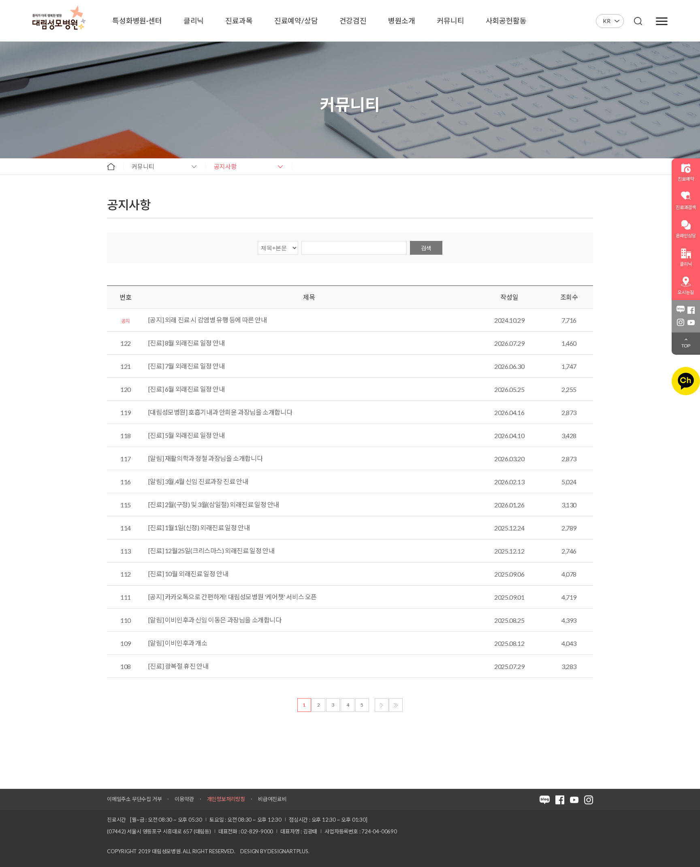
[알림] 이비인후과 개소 (177, 643)
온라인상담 (686, 235)
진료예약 (686, 178)
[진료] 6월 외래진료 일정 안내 (186, 389)
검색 (426, 248)
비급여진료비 (272, 799)
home (111, 166)
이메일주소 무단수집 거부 (134, 799)
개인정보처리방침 (226, 799)
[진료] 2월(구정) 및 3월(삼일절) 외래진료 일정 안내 (213, 504)
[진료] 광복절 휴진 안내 (178, 666)
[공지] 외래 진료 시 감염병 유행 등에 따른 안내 (207, 320)
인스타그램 (680, 322)
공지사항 (225, 166)
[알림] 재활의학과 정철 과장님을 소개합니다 (205, 458)
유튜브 (691, 322)
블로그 (680, 310)
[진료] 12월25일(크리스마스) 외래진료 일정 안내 (211, 550)
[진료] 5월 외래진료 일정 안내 (186, 435)
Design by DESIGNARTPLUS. (274, 851)
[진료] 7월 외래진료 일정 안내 (186, 366)
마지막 (396, 705)
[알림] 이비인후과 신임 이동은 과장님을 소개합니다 (215, 620)
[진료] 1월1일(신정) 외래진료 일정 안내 (199, 527)
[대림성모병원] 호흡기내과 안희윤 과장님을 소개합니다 (220, 412)
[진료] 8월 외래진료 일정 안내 (186, 343)
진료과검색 (686, 207)
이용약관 (184, 799)
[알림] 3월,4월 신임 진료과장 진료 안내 (198, 481)
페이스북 (691, 310)
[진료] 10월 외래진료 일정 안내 (188, 574)
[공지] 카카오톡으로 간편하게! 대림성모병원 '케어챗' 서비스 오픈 (232, 597)
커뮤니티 (143, 166)
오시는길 (686, 292)
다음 (381, 705)
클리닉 (685, 263)
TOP (685, 346)
